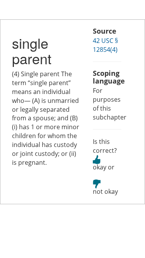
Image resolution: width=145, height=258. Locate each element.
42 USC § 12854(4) (105, 45)
